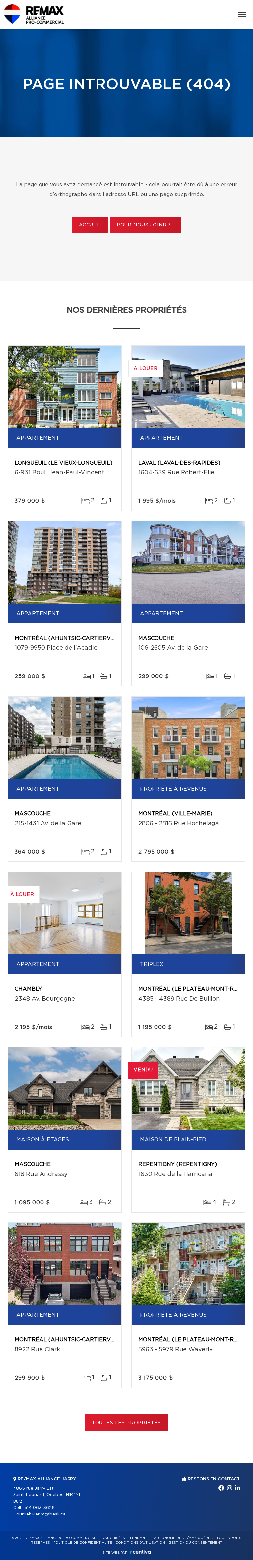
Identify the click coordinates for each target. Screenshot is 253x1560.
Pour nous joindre (145, 225)
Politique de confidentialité (82, 1542)
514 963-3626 (39, 1508)
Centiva (140, 1552)
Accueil (90, 225)
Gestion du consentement (195, 1542)
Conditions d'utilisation (140, 1542)
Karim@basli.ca (49, 1514)
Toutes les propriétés (126, 1423)
